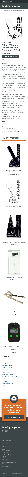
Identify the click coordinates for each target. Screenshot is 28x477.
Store (5, 10)
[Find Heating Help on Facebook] (2, 431)
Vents (3, 387)
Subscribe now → (14, 417)
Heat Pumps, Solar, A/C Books (9, 370)
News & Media (5, 443)
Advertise (4, 447)
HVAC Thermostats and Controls (9, 462)
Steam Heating (5, 465)
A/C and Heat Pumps (6, 456)
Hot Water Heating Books (8, 367)
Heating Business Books (7, 383)
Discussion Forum (6, 439)
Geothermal (5, 379)
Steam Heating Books (7, 365)
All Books (4, 363)
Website (5, 1)
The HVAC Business (6, 466)
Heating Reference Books (8, 374)
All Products (5, 361)
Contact (3, 449)
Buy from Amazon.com (10, 56)
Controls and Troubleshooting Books (10, 376)
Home (3, 437)
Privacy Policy (5, 452)
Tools (3, 385)
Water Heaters (5, 372)
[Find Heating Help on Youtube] (5, 431)
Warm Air (4, 468)
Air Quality (4, 381)
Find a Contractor (5, 442)
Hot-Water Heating (6, 460)
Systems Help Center (6, 440)
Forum (11, 1)
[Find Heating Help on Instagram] (7, 431)
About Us (4, 446)
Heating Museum (5, 459)
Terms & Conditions (6, 450)
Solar (3, 463)
